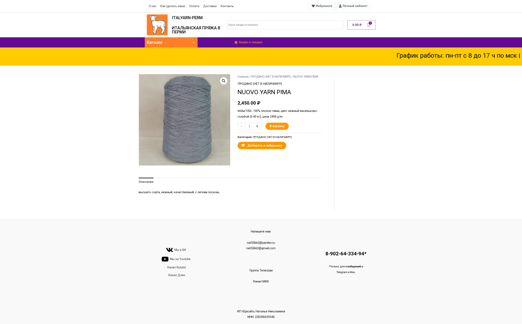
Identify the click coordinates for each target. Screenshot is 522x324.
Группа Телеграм (261, 270)
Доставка (210, 6)
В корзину (277, 126)
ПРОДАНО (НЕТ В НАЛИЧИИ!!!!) (271, 76)
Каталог (155, 42)
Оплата (194, 6)
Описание (146, 182)
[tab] (146, 182)
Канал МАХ (261, 281)
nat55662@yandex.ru (261, 243)
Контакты (227, 6)
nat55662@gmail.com (260, 248)
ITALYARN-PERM (187, 17)
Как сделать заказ (172, 6)
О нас (152, 6)
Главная (243, 76)
